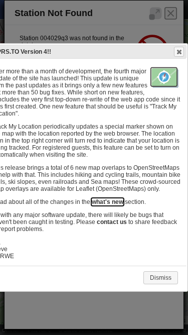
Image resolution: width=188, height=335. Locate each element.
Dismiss (160, 277)
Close (179, 52)
